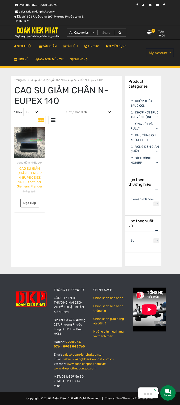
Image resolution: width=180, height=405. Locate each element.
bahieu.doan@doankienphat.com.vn (88, 359)
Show (18, 112)
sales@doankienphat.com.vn (37, 11)
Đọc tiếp (29, 203)
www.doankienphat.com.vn (86, 364)
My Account (158, 52)
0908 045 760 (74, 346)
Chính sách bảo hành (108, 298)
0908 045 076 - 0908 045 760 (38, 5)
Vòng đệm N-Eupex (29, 162)
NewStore (123, 398)
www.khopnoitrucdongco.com (75, 368)
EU (133, 241)
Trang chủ (20, 80)
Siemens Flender (142, 199)
